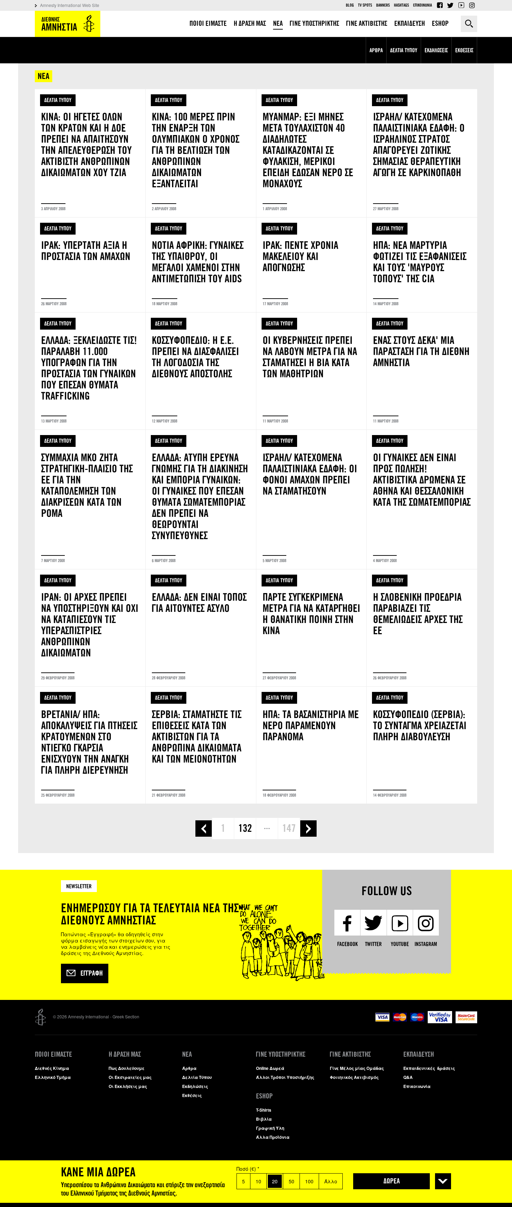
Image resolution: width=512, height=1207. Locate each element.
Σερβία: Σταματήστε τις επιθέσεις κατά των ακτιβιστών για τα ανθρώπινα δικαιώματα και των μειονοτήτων (201, 745)
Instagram (472, 5)
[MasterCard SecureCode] (466, 1021)
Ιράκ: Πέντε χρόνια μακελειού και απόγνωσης (311, 265)
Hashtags (401, 5)
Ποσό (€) (247, 1169)
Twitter (450, 5)
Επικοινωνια (422, 5)
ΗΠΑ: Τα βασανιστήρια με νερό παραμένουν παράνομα (311, 745)
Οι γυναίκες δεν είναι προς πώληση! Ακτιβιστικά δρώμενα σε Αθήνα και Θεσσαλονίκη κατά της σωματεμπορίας (422, 499)
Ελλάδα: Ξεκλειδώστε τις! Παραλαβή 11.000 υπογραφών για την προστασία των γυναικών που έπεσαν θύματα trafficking (90, 371)
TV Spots (365, 5)
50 (291, 1181)
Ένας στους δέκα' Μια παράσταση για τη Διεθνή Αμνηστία (422, 371)
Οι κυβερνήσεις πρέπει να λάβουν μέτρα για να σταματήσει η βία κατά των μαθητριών (311, 371)
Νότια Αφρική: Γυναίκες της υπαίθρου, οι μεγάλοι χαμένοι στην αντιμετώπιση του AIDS (201, 265)
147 (289, 828)
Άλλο (330, 1181)
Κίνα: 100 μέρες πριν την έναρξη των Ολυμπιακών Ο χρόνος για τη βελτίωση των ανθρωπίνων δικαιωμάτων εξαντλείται (201, 153)
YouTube (461, 5)
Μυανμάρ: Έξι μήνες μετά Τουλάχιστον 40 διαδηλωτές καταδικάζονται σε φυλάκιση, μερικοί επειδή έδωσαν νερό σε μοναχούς (311, 153)
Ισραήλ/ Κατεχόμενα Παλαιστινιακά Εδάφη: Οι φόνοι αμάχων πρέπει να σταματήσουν (311, 499)
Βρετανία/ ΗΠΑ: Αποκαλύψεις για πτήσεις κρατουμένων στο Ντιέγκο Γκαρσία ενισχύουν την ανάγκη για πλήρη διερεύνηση (90, 745)
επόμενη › (308, 828)
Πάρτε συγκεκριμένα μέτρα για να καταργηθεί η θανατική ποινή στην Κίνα (311, 627)
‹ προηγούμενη (203, 828)
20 (275, 1181)
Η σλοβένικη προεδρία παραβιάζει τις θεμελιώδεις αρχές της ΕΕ (422, 627)
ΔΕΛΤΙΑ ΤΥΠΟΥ (57, 100)
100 (309, 1181)
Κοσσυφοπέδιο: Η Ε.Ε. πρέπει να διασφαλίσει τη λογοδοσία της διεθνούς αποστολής (201, 371)
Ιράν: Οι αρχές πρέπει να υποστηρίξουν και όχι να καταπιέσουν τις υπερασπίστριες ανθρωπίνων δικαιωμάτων (90, 627)
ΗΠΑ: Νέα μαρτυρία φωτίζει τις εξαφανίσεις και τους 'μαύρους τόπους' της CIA (422, 265)
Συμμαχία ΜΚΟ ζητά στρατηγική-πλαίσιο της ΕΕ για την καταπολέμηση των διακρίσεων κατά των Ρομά (90, 499)
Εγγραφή (91, 973)
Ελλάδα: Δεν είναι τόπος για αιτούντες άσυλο (201, 627)
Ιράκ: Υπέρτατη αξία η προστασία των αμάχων (90, 265)
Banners (383, 5)
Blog (350, 5)
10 (258, 1181)
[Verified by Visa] (440, 1021)
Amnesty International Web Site (69, 5)
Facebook (439, 5)
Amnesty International (67, 24)
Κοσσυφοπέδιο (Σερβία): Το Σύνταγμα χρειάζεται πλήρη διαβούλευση (422, 745)
